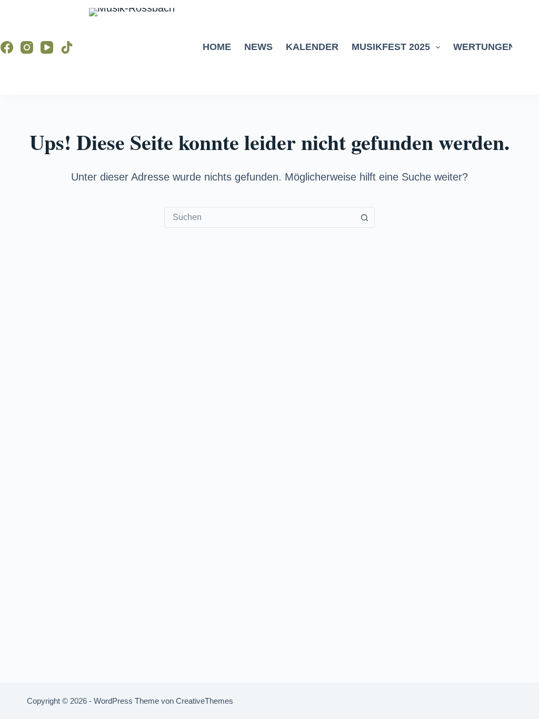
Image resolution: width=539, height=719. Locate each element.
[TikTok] (67, 47)
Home (217, 47)
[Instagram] (27, 47)
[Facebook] (7, 47)
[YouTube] (47, 47)
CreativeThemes (204, 700)
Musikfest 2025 (391, 47)
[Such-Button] (364, 217)
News (258, 47)
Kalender (312, 47)
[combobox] (259, 217)
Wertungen (484, 47)
